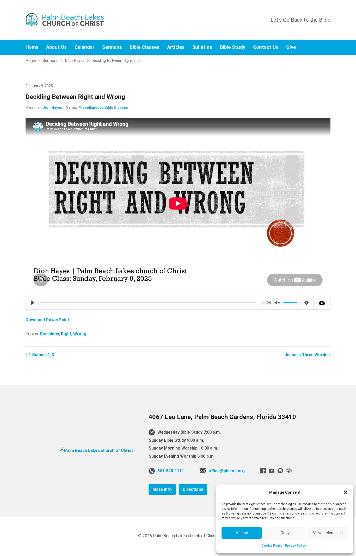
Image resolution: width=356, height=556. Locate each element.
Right (66, 333)
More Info (162, 489)
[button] (345, 492)
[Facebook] (263, 470)
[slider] (146, 302)
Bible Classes (144, 47)
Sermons (112, 47)
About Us (56, 47)
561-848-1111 (170, 470)
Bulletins (202, 47)
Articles (176, 47)
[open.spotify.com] (280, 470)
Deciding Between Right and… (116, 60)
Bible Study (232, 47)
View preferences (328, 532)
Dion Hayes (75, 60)
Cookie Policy (271, 545)
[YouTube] (271, 470)
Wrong (79, 333)
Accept (242, 532)
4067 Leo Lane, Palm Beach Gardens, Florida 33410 (222, 417)
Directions (193, 489)
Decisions (49, 333)
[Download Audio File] (322, 303)
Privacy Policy (295, 545)
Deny (285, 532)
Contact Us (265, 47)
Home (32, 47)
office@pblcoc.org (226, 470)
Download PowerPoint (47, 319)
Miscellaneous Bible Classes (103, 107)
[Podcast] (289, 470)
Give (291, 47)
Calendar (84, 47)
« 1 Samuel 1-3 (40, 354)
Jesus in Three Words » (307, 354)
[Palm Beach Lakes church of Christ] (96, 450)
